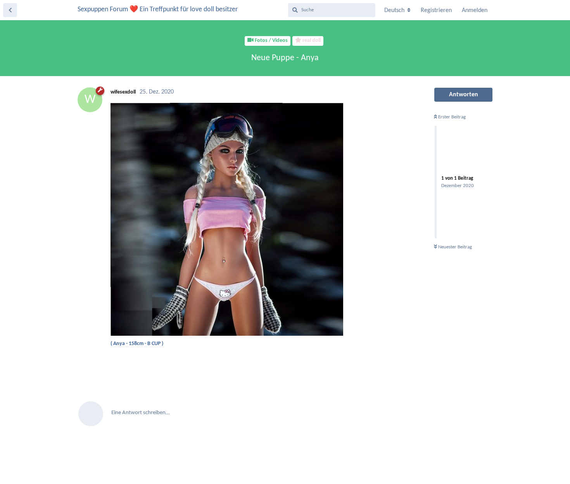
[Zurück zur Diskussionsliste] (10, 10)
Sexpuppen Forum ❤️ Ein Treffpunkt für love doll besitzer (158, 9)
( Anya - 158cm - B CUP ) (137, 344)
